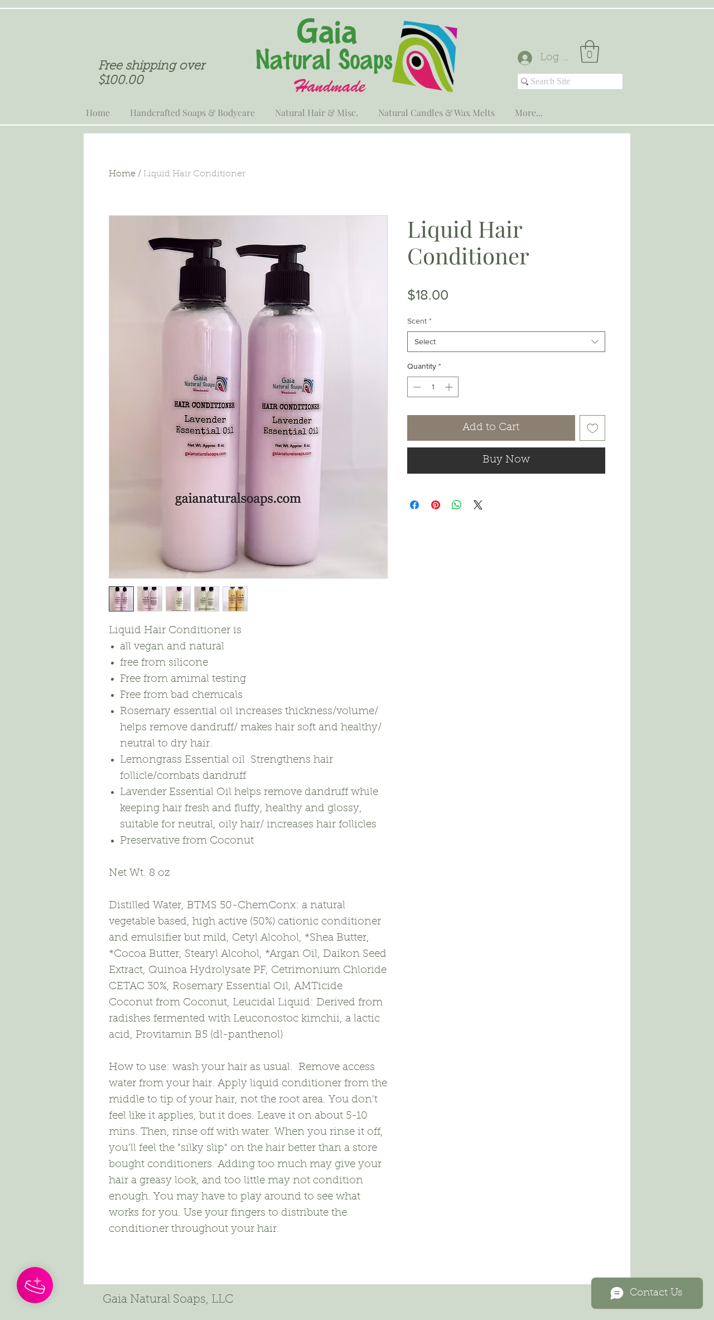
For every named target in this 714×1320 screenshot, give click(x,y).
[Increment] (450, 387)
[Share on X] (478, 505)
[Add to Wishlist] (593, 428)
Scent (419, 320)
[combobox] (506, 342)
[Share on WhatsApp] (457, 505)
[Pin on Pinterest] (435, 505)
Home (122, 174)
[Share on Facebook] (414, 505)
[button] (589, 51)
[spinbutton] (433, 387)
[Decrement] (416, 387)
